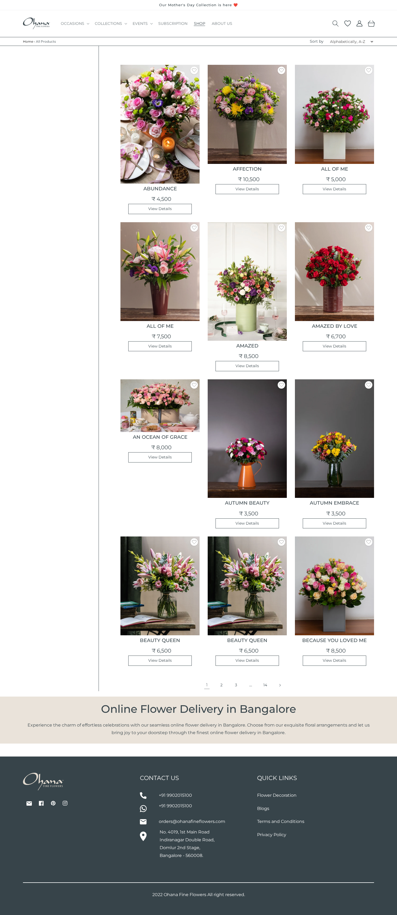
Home (28, 41)
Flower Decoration (277, 795)
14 (265, 685)
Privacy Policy (271, 834)
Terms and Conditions (280, 821)
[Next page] (280, 685)
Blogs (263, 808)
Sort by (317, 41)
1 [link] (207, 684)
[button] (75, 23)
